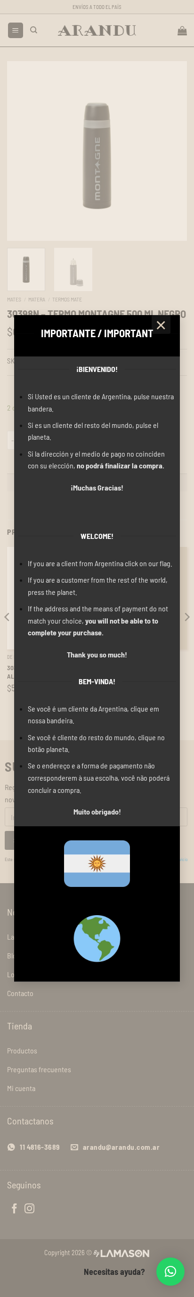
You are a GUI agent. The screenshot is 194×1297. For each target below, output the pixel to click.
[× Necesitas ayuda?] (170, 1271)
